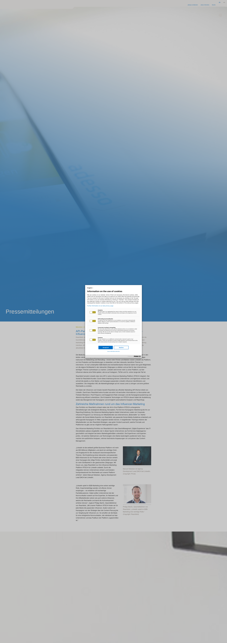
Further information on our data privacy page (100, 306)
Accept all (106, 347)
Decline (121, 347)
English (89, 288)
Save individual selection (113, 351)
